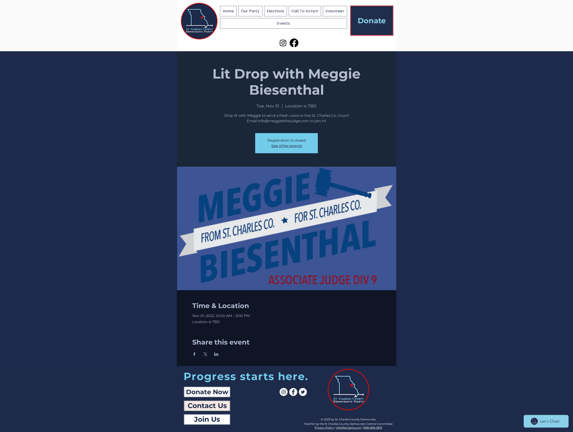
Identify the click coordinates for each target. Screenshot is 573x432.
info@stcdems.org (348, 427)
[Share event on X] (205, 354)
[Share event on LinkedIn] (216, 354)
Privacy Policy (324, 427)
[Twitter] (303, 392)
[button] (275, 11)
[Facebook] (294, 42)
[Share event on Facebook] (194, 354)
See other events (286, 146)
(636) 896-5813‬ (372, 427)
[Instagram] (283, 42)
